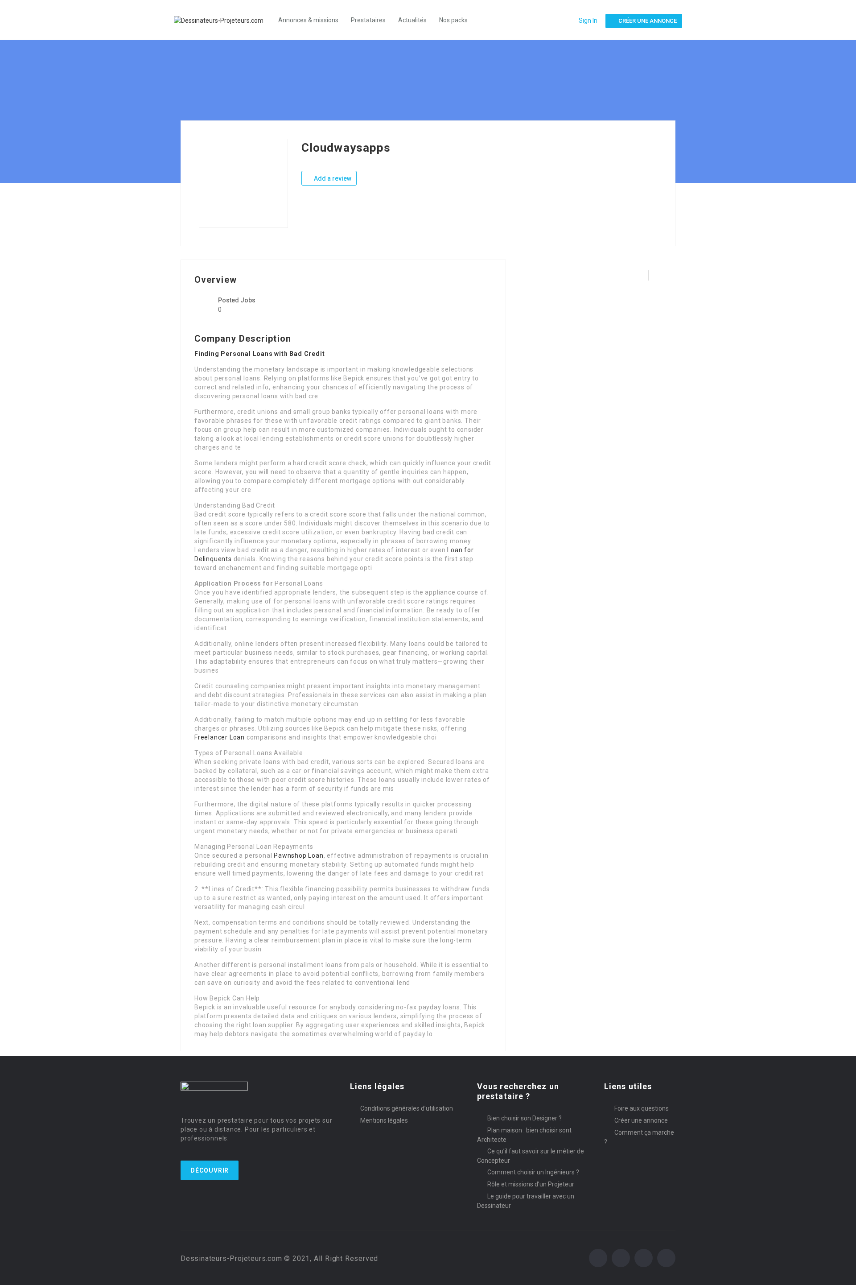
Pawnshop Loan (298, 855)
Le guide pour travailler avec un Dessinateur (525, 1201)
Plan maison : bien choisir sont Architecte (524, 1135)
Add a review (332, 178)
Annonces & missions (308, 20)
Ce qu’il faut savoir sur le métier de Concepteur (530, 1156)
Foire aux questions (641, 1108)
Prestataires (368, 20)
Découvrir (209, 1170)
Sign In (588, 20)
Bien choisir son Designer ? (524, 1118)
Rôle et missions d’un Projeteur (530, 1184)
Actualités (412, 20)
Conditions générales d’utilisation (406, 1108)
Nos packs (453, 20)
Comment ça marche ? (639, 1137)
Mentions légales (384, 1120)
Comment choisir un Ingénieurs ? (533, 1172)
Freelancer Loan (219, 737)
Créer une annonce (641, 1120)
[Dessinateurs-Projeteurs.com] (223, 20)
